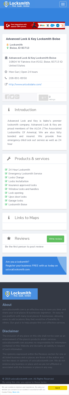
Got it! (57, 388)
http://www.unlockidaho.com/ (25, 84)
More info (16, 392)
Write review (55, 238)
